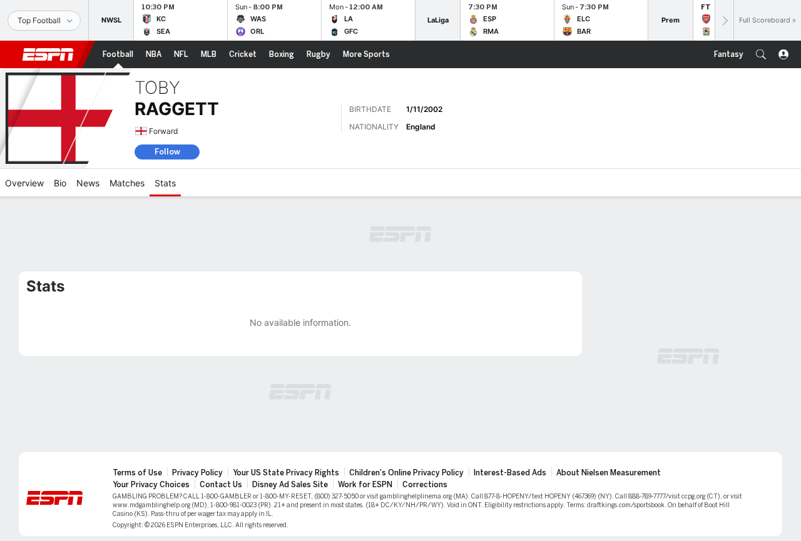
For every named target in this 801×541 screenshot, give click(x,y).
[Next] (724, 20)
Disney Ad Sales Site (290, 484)
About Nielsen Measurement (608, 472)
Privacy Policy (197, 472)
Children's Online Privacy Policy (406, 472)
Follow (167, 151)
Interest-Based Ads (510, 472)
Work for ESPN (365, 484)
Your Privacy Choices (151, 484)
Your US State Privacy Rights (286, 472)
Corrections (424, 484)
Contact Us (221, 484)
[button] (761, 54)
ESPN (48, 54)
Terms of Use (137, 472)
